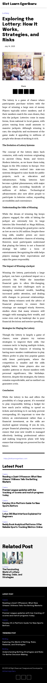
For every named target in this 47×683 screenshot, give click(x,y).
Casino (5, 474)
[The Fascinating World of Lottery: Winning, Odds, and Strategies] (12, 558)
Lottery (5, 13)
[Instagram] (23, 677)
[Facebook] (15, 91)
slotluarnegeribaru (9, 671)
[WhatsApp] (31, 91)
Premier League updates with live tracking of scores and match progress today (23, 492)
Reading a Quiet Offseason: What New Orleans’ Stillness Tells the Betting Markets (22, 479)
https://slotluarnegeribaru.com (15, 459)
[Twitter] (20, 91)
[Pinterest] (26, 91)
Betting (5, 639)
